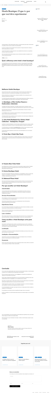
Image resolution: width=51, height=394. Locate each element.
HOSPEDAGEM (23, 1)
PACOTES (35, 1)
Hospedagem (4, 357)
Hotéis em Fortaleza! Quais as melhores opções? (24, 360)
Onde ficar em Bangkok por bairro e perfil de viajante (42, 42)
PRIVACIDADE (44, 392)
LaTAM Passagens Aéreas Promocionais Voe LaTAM (42, 77)
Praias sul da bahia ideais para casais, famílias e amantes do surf (42, 31)
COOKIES (48, 392)
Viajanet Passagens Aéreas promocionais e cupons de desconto (42, 66)
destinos (18, 274)
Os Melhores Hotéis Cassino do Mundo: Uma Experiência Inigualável (9, 360)
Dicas (42, 64)
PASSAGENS (25, 2)
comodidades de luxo (17, 127)
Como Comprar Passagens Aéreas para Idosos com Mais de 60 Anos (42, 55)
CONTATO (40, 392)
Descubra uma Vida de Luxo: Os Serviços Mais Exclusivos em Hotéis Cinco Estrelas (41, 360)
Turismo (42, 17)
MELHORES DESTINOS (29, 1)
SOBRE (33, 392)
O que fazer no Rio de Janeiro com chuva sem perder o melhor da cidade (42, 19)
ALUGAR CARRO (17, 1)
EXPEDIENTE (36, 392)
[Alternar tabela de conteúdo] (6, 58)
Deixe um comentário (4, 21)
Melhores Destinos (42, 29)
